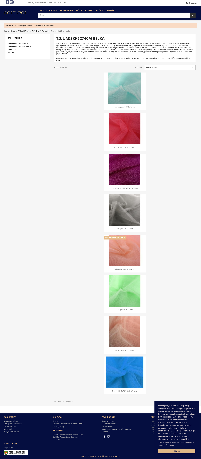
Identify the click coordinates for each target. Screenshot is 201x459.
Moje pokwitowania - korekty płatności (117, 429)
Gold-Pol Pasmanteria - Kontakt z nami (68, 424)
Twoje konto (109, 417)
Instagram (12, 2)
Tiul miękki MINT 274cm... (125, 310)
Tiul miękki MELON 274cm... (125, 269)
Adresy (105, 432)
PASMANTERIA (66, 10)
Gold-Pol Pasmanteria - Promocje (66, 437)
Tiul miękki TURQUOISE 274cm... (124, 391)
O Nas (55, 421)
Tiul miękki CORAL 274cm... (124, 147)
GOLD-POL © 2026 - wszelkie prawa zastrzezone (100, 456)
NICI (42, 10)
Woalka (11, 52)
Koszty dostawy (10, 426)
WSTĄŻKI (111, 10)
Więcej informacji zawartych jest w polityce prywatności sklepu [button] (176, 443)
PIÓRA (79, 10)
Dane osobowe (108, 421)
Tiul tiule (15, 38)
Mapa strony (8, 447)
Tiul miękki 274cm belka (18, 43)
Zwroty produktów (109, 424)
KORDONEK (51, 10)
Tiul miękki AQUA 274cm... (124, 107)
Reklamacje (8, 429)
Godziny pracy (58, 426)
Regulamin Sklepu (11, 421)
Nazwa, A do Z (170, 67)
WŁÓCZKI (100, 10)
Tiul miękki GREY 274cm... (125, 229)
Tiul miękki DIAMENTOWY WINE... (125, 188)
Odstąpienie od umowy (13, 424)
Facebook (7, 2)
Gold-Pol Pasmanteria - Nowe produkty (68, 434)
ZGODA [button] (177, 451)
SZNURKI (89, 10)
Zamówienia (107, 426)
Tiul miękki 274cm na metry (19, 46)
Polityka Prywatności (11, 432)
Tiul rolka (12, 49)
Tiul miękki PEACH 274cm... (124, 350)
